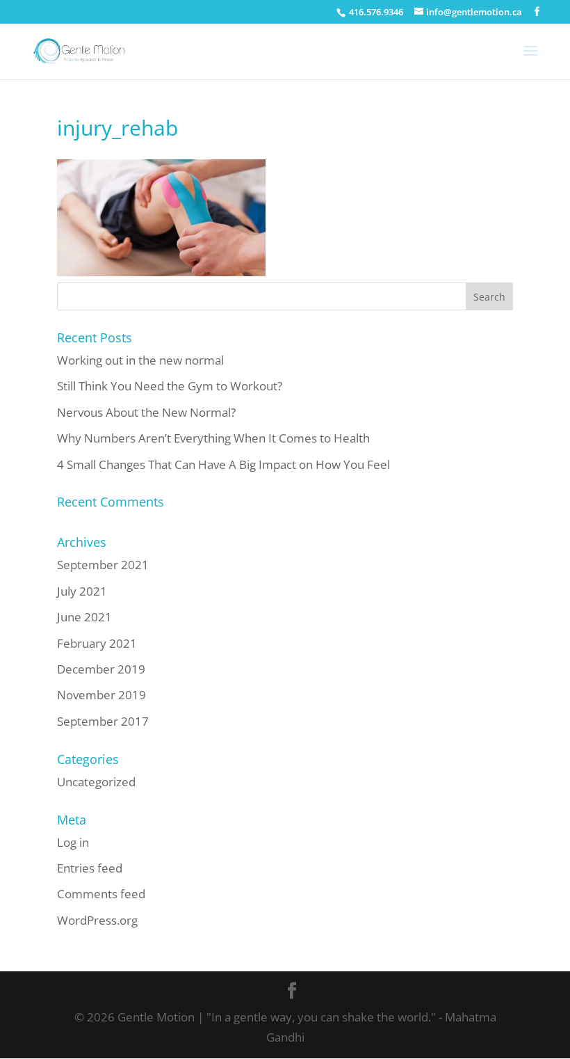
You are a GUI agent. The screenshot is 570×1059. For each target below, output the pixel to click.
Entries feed (89, 868)
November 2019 (101, 695)
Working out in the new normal (140, 360)
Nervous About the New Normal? (146, 412)
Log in (73, 842)
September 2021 (103, 565)
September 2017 (103, 721)
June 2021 (84, 617)
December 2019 (101, 669)
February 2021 (97, 643)
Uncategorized (96, 782)
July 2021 (82, 591)
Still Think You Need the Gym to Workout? (169, 386)
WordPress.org (97, 920)
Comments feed (101, 894)
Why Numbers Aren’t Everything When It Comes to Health (213, 438)
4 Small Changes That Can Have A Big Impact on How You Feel (223, 464)
